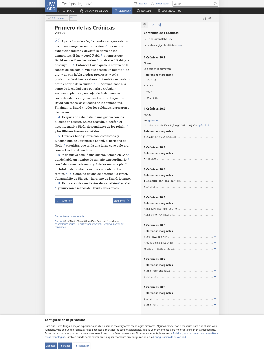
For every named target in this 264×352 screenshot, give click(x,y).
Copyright (59, 221)
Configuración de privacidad (169, 337)
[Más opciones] (215, 18)
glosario (153, 120)
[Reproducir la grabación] (204, 18)
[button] (94, 10)
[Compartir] (209, 18)
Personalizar (82, 345)
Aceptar (50, 345)
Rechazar (65, 345)
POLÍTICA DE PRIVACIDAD (89, 224)
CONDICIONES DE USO (65, 224)
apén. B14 (203, 125)
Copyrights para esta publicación (69, 216)
